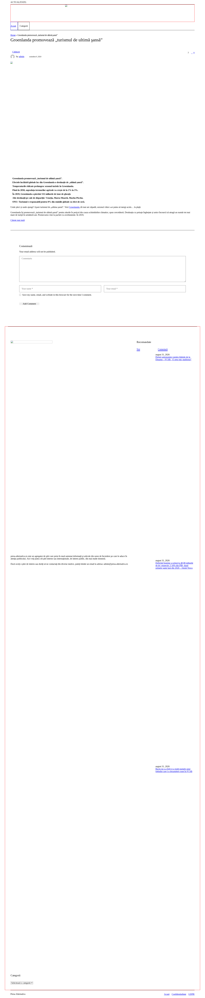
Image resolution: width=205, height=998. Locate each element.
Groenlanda (74, 207)
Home (12, 35)
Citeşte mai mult (17, 220)
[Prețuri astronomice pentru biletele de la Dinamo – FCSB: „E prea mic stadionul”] (145, 454)
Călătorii (16, 52)
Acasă (166, 994)
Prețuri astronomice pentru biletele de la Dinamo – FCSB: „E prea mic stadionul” (173, 358)
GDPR (191, 994)
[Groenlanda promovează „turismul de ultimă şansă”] (91, 115)
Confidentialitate (179, 994)
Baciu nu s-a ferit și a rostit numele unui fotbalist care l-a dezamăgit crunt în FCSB (173, 770)
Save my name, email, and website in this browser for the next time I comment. (57, 295)
